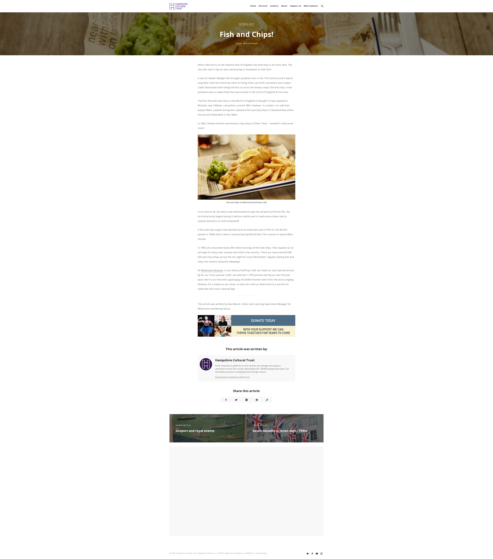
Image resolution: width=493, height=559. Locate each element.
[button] (322, 6)
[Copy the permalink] (267, 400)
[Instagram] (321, 553)
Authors (274, 6)
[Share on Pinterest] (257, 400)
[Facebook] (312, 553)
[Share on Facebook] (226, 400)
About (284, 6)
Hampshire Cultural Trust (235, 360)
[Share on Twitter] (236, 400)
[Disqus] (246, 491)
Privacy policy (261, 553)
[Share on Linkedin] (246, 400)
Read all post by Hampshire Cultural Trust (232, 377)
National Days (246, 24)
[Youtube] (317, 553)
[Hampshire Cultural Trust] (206, 368)
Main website (311, 6)
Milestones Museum (212, 270)
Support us (295, 6)
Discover (263, 6)
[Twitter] (308, 553)
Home (253, 6)
